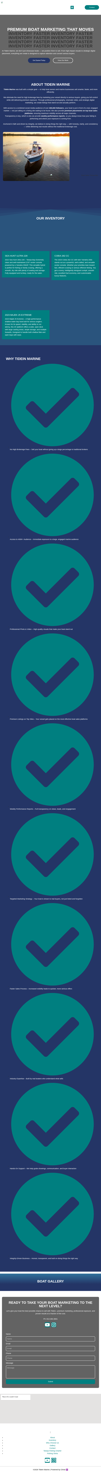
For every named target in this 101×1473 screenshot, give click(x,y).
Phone (8, 1353)
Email (8, 1344)
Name (8, 1334)
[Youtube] (47, 1324)
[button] (72, 7)
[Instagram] (53, 1324)
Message (9, 1363)
